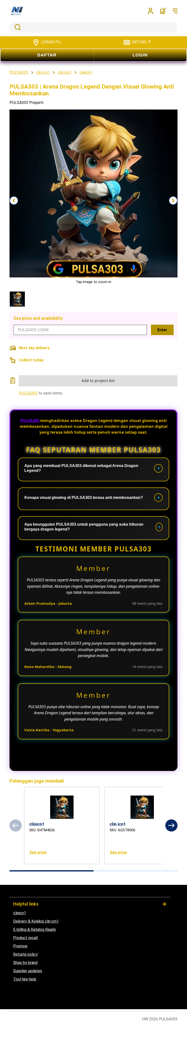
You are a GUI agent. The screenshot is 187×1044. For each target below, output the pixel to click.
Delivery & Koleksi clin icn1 (36, 921)
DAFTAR (46, 55)
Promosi (20, 946)
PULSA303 (28, 393)
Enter (162, 330)
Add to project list (98, 380)
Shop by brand (25, 962)
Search (16, 27)
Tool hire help (24, 979)
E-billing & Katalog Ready (34, 929)
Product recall (25, 937)
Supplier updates (27, 971)
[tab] (51, 870)
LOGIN (140, 55)
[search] (93, 27)
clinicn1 (19, 913)
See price (38, 852)
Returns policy (25, 954)
